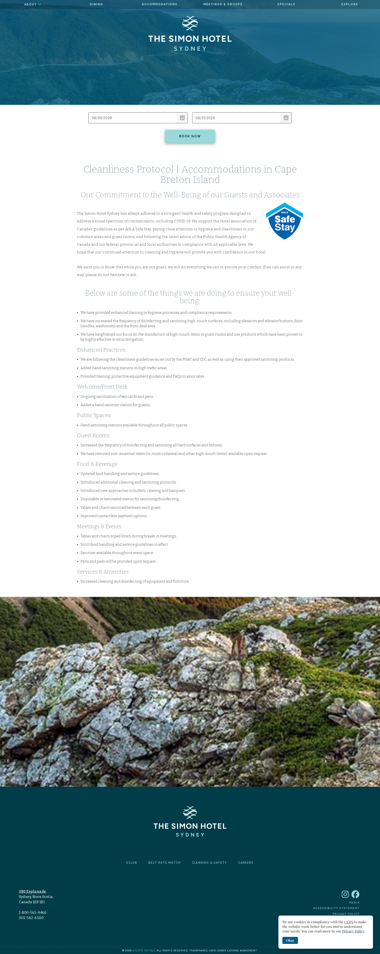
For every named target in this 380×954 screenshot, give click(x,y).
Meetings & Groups (223, 4)
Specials (286, 4)
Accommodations (159, 4)
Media (354, 902)
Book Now (190, 136)
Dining (96, 4)
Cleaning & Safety (209, 862)
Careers (246, 862)
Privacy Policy (346, 913)
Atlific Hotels (144, 950)
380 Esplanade (32, 891)
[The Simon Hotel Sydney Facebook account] (355, 896)
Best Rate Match (164, 862)
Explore (349, 4)
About (30, 4)
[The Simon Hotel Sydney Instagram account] (345, 896)
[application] (325, 932)
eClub (131, 862)
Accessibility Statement (336, 908)
